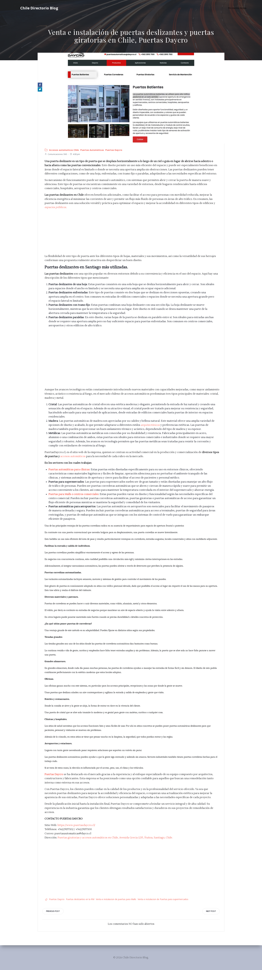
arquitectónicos (150, 425)
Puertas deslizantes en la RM (80, 899)
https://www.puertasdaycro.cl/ (76, 825)
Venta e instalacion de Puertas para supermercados (163, 899)
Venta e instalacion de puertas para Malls (116, 899)
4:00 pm (76, 154)
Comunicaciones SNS (57, 154)
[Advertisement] (132, 233)
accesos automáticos (73, 456)
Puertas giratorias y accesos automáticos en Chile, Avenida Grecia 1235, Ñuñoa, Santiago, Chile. (115, 837)
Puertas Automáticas (92, 150)
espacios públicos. (56, 207)
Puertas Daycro (113, 150)
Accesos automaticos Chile (64, 150)
